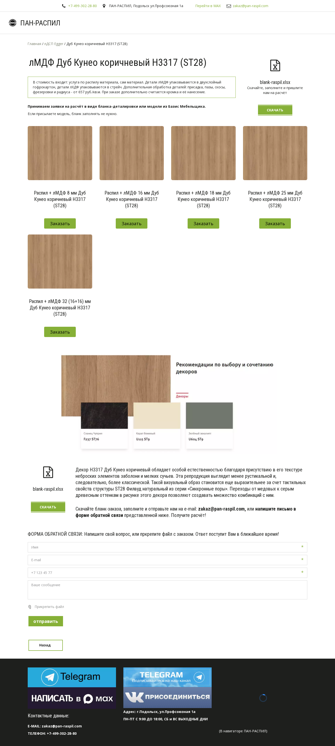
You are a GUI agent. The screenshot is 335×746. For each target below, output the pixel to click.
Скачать (275, 110)
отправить (45, 621)
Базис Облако (247, 22)
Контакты (278, 22)
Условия (166, 22)
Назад (45, 645)
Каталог (138, 22)
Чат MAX (85, 22)
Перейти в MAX (208, 5)
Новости (216, 22)
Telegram (112, 22)
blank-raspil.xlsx (275, 82)
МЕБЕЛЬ (305, 22)
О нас (193, 22)
